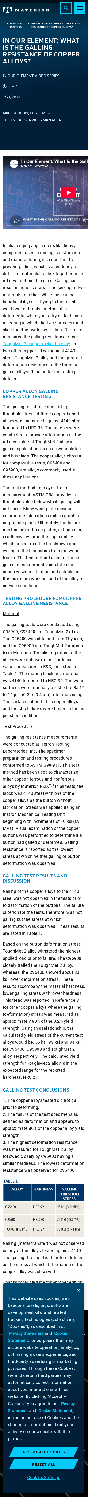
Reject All (43, 1464)
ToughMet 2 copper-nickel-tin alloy (36, 343)
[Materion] (26, 10)
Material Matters (16, 25)
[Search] (66, 8)
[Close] (78, 1290)
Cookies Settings (43, 1477)
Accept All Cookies (43, 1451)
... (3, 23)
